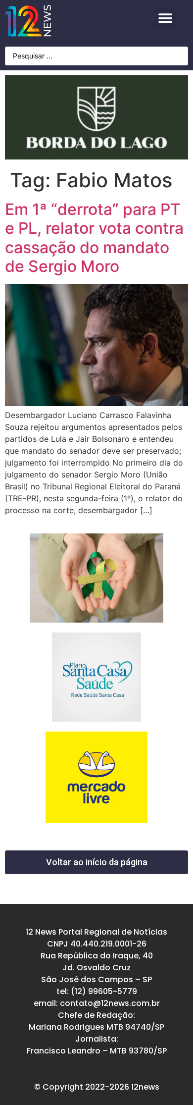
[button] (165, 18)
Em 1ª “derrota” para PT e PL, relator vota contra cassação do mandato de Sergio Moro (94, 238)
